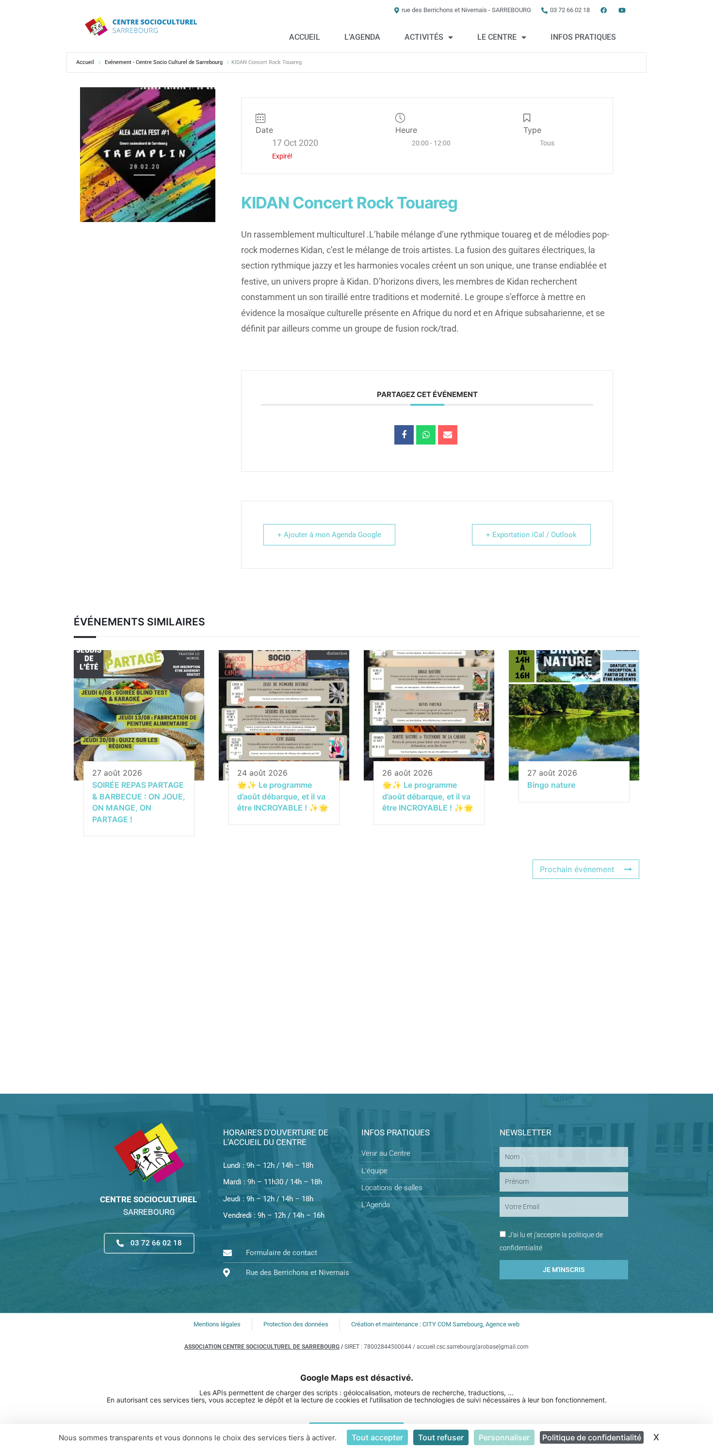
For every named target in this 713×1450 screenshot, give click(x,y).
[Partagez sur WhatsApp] (426, 435)
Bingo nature (551, 785)
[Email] (447, 435)
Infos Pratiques (583, 37)
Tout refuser (441, 1437)
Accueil (304, 37)
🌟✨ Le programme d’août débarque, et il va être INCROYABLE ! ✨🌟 (282, 796)
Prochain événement (577, 869)
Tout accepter (377, 1437)
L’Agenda (362, 37)
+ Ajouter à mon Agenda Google (329, 534)
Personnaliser (504, 1437)
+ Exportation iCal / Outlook (531, 534)
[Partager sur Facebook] (404, 435)
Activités (424, 37)
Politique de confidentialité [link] (591, 1437)
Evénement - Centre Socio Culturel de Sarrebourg (164, 62)
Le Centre (497, 37)
